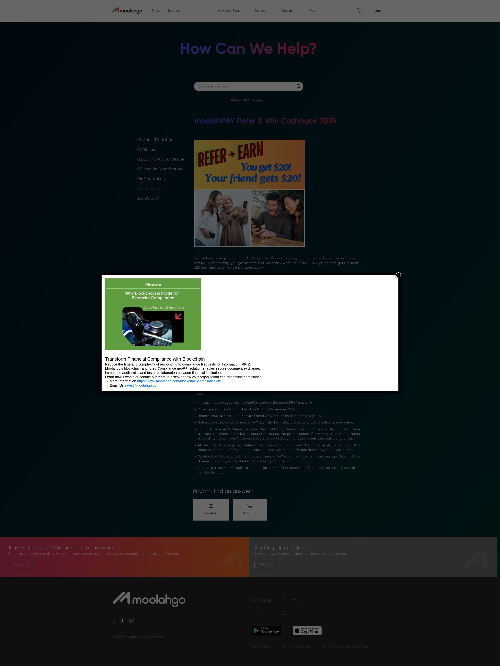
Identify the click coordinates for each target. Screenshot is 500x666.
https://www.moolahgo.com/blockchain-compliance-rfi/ (179, 381)
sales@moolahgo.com (142, 385)
